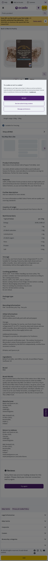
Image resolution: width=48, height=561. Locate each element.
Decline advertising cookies (24, 103)
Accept (24, 98)
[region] (24, 97)
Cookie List (32, 92)
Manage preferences (24, 109)
